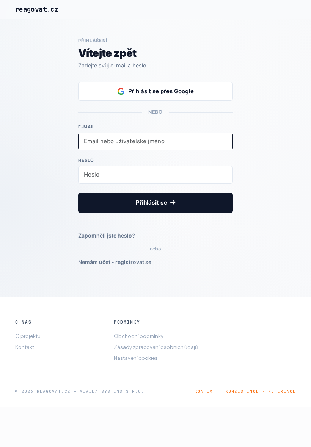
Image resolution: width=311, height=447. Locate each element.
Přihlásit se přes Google (161, 91)
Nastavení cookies (136, 358)
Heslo (86, 160)
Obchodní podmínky (138, 336)
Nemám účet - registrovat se (114, 262)
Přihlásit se (152, 202)
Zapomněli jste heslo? (106, 235)
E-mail (86, 127)
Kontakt (24, 347)
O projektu (28, 336)
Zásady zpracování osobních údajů (156, 347)
